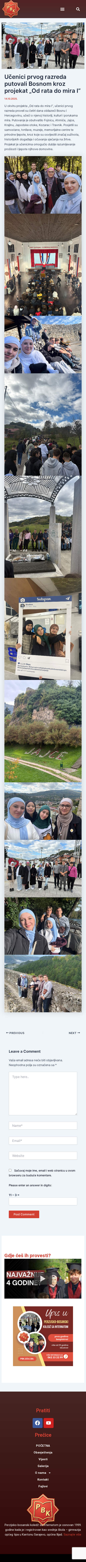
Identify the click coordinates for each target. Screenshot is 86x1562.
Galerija (43, 1466)
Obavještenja (43, 1452)
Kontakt (43, 1479)
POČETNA (43, 1446)
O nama (40, 1473)
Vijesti (43, 1459)
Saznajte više (72, 1534)
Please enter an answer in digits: (30, 1185)
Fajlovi (43, 1486)
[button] (78, 9)
